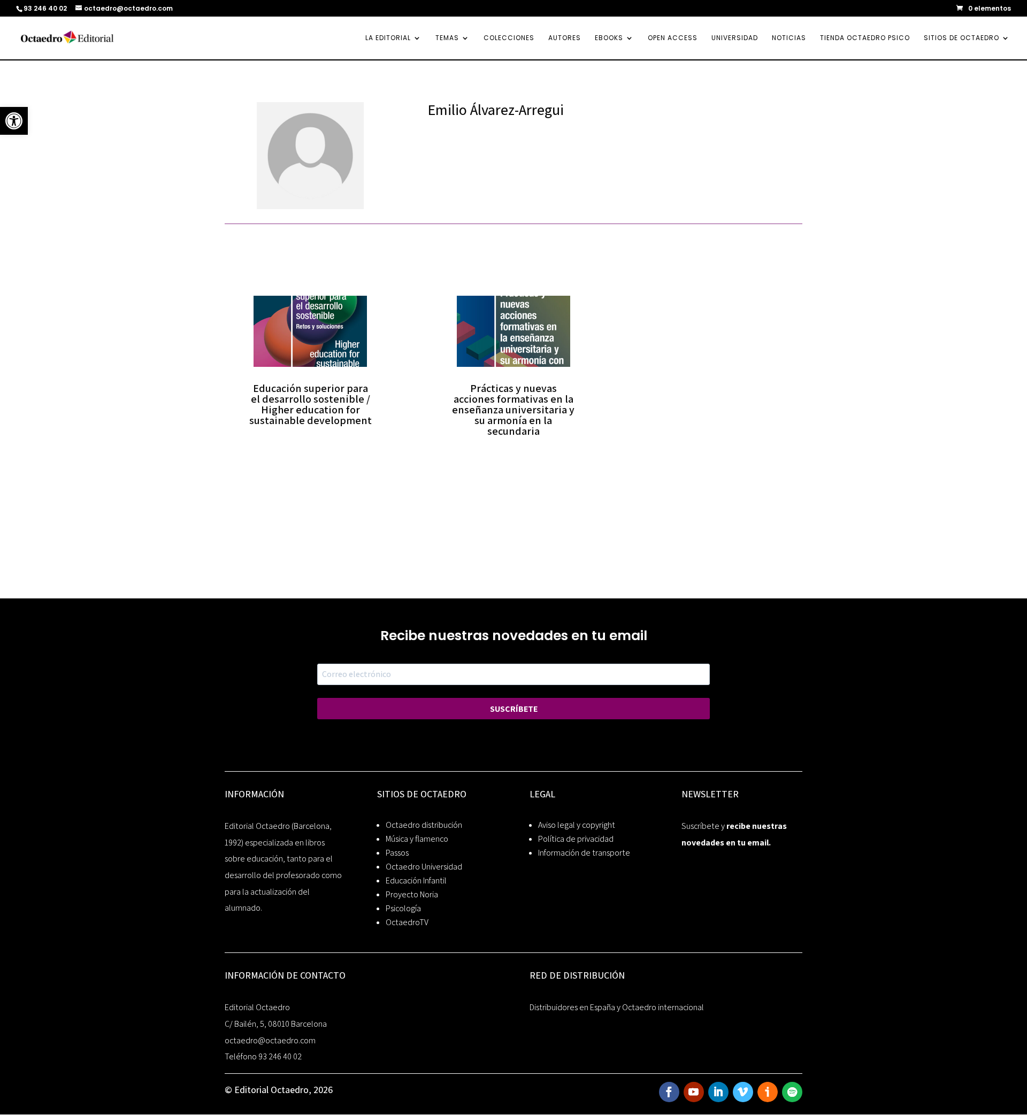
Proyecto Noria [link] (412, 894)
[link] (14, 121)
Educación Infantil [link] (416, 880)
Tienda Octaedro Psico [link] (865, 38)
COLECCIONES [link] (509, 38)
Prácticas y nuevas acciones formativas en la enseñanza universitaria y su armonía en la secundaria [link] (513, 409)
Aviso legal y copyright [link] (576, 825)
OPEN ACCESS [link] (673, 38)
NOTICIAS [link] (789, 38)
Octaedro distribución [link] (424, 825)
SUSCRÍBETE (514, 708)
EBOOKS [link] (609, 38)
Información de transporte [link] (584, 852)
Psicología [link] (403, 908)
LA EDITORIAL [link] (388, 38)
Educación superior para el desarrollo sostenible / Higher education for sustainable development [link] (310, 404)
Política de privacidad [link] (576, 838)
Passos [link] (397, 852)
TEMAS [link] (447, 38)
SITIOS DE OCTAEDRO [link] (961, 38)
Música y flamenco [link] (417, 838)
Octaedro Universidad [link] (424, 866)
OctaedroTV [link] (407, 922)
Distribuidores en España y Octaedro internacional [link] (617, 1007)
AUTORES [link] (564, 38)
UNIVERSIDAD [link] (734, 38)
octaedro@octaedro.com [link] (270, 1040)
